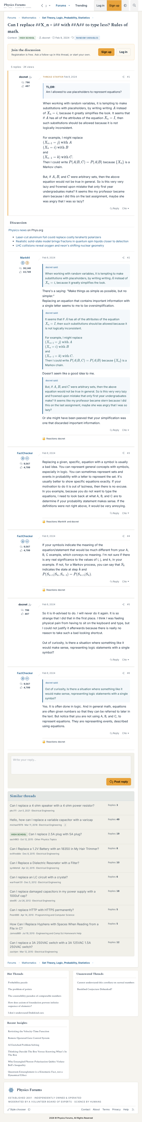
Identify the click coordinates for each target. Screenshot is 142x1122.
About (96, 1109)
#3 (128, 453)
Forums (61, 5)
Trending (81, 5)
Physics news (18, 230)
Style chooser (18, 1109)
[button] (50, 5)
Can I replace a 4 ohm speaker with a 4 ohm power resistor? (52, 805)
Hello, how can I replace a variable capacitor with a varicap (51, 820)
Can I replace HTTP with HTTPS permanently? (42, 910)
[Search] (134, 5)
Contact (85, 1109)
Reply (116, 208)
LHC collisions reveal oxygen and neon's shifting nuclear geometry (60, 245)
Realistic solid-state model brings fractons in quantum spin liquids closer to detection (72, 241)
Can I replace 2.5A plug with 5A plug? (55, 834)
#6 (128, 673)
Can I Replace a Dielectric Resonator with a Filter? (44, 863)
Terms (106, 1109)
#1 (128, 76)
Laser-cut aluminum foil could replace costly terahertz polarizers (58, 237)
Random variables (87, 38)
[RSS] (133, 1109)
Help (126, 1109)
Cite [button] (124, 208)
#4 (128, 536)
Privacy (116, 1109)
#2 (128, 257)
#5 (128, 604)
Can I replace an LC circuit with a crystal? (39, 877)
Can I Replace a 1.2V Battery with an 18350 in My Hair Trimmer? (54, 849)
